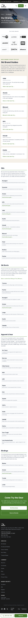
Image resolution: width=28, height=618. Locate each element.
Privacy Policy (4, 577)
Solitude (3, 592)
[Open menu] (25, 5)
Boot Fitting (3, 552)
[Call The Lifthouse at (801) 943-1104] (16, 5)
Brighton (3, 589)
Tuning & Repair (4, 555)
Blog (2, 571)
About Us (3, 562)
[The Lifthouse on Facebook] (4, 608)
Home (2, 14)
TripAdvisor (24, 609)
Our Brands (3, 565)
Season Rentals (4, 549)
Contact (3, 574)
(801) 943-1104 (4, 535)
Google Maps (12, 609)
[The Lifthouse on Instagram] (2, 608)
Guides (2, 568)
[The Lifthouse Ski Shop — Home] (3, 5)
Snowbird (3, 584)
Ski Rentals (3, 543)
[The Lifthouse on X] (7, 608)
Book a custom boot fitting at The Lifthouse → (12, 278)
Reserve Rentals (14, 513)
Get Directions (14, 508)
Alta (2, 587)
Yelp (19, 609)
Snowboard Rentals (5, 546)
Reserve (21, 5)
